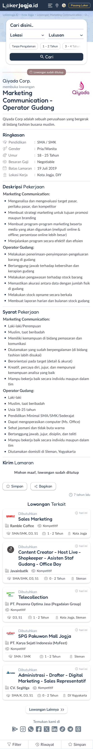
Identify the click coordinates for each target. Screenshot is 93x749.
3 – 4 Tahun (72, 46)
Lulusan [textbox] (56, 34)
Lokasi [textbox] (16, 34)
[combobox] (27, 35)
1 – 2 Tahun (50, 46)
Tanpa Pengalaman (23, 46)
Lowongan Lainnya (44, 709)
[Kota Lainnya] (57, 5)
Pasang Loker (79, 5)
